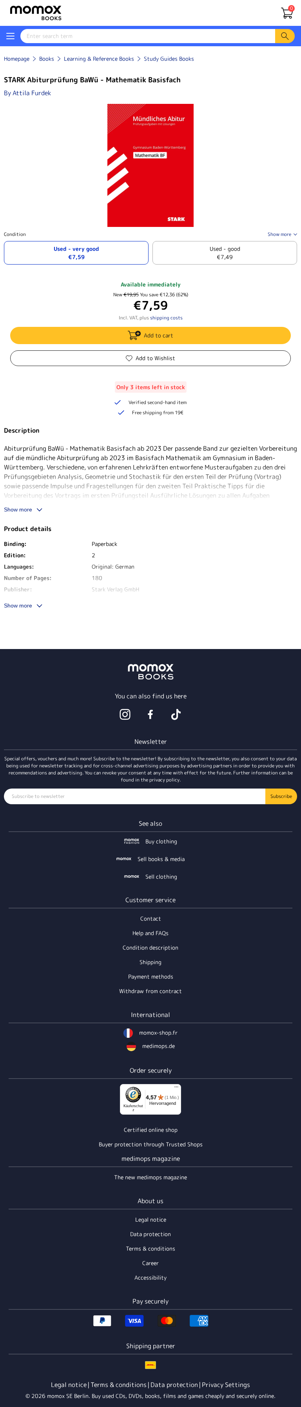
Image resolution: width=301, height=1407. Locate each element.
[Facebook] (150, 714)
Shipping (150, 962)
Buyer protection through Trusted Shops (151, 1144)
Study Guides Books (169, 58)
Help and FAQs (150, 933)
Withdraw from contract (150, 991)
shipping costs (166, 317)
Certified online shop (151, 1129)
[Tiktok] (175, 714)
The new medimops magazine (150, 1177)
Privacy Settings (226, 1384)
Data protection (150, 1234)
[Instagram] (125, 714)
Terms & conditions (150, 1248)
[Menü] (176, 1088)
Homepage (16, 58)
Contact (150, 918)
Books (46, 58)
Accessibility (150, 1277)
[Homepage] (35, 13)
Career (150, 1263)
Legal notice (150, 1219)
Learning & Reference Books (99, 58)
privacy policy (164, 779)
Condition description (150, 947)
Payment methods (150, 976)
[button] (10, 36)
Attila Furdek (32, 93)
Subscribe (281, 796)
